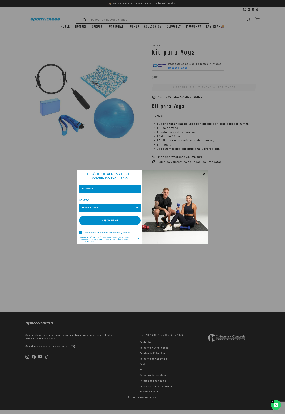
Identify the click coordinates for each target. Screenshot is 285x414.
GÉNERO (84, 200)
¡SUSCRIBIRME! (110, 220)
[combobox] (110, 208)
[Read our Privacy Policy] (139, 238)
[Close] (204, 174)
